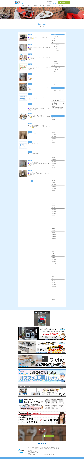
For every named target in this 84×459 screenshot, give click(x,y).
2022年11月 (54, 211)
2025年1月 (53, 157)
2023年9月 (53, 190)
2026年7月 (53, 119)
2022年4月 (53, 226)
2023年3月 (53, 203)
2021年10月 (54, 238)
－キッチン (54, 65)
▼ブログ (53, 42)
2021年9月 (53, 240)
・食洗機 (54, 71)
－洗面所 (53, 59)
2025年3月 (53, 153)
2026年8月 (53, 117)
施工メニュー (42, 5)
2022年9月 (53, 215)
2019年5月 (53, 299)
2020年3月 (53, 278)
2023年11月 (54, 186)
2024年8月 (53, 167)
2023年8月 (53, 192)
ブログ (54, 5)
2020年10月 (54, 263)
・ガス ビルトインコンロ (56, 69)
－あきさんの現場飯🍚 (55, 50)
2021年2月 (53, 255)
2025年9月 (53, 140)
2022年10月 (54, 213)
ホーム (23, 5)
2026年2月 (53, 130)
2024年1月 (53, 182)
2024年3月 (53, 178)
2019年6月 (53, 297)
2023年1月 (53, 207)
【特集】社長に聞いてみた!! (56, 36)
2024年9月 (53, 165)
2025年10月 (54, 138)
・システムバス (55, 75)
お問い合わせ (61, 5)
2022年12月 (54, 209)
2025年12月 (54, 134)
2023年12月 (54, 184)
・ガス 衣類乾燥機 (55, 63)
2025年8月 (53, 142)
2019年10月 (54, 288)
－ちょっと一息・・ (55, 48)
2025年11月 (54, 136)
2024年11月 (54, 161)
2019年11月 (54, 286)
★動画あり (54, 40)
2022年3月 (53, 228)
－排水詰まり (54, 84)
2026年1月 (53, 132)
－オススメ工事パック (55, 44)
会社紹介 (29, 5)
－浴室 (53, 73)
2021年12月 (54, 234)
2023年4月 (53, 201)
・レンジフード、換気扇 (56, 67)
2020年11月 (54, 261)
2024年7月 (53, 169)
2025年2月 (53, 155)
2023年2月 (53, 205)
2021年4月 (53, 251)
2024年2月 (53, 180)
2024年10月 (54, 163)
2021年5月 (53, 249)
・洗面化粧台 (54, 61)
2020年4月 (53, 276)
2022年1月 (53, 232)
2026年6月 (53, 121)
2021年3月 (53, 253)
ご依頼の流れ (36, 5)
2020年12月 (54, 259)
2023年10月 (54, 188)
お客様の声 (48, 5)
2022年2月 (53, 230)
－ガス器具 (54, 38)
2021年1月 (53, 257)
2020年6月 (53, 272)
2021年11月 (54, 236)
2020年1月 (53, 282)
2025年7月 (53, 144)
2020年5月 (53, 274)
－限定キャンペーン (55, 46)
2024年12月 (54, 159)
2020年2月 (53, 280)
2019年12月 (54, 284)
